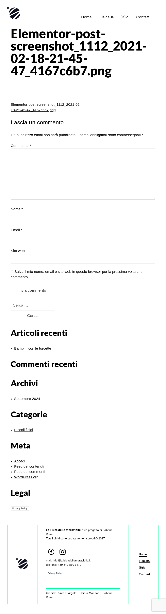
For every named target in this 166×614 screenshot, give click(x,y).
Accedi (19, 456)
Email (16, 230)
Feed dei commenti (29, 466)
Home (85, 17)
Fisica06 (105, 17)
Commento (20, 146)
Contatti (142, 17)
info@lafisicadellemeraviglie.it (70, 555)
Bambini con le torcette (32, 343)
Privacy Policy (19, 503)
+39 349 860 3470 (70, 559)
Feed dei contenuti (29, 461)
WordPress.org (26, 472)
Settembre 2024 (27, 393)
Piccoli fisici (23, 424)
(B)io (123, 17)
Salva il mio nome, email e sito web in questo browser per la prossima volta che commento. (83, 272)
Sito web (17, 251)
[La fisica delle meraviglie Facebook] (51, 546)
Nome (16, 209)
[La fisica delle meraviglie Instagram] (62, 546)
